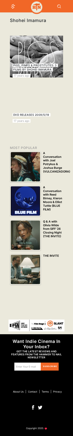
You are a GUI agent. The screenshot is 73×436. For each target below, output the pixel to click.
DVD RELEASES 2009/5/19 (31, 114)
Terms (45, 391)
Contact (32, 391)
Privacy (57, 391)
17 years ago (21, 75)
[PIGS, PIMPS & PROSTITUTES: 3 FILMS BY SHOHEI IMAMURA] (36, 56)
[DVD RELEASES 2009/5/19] (36, 102)
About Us (18, 391)
